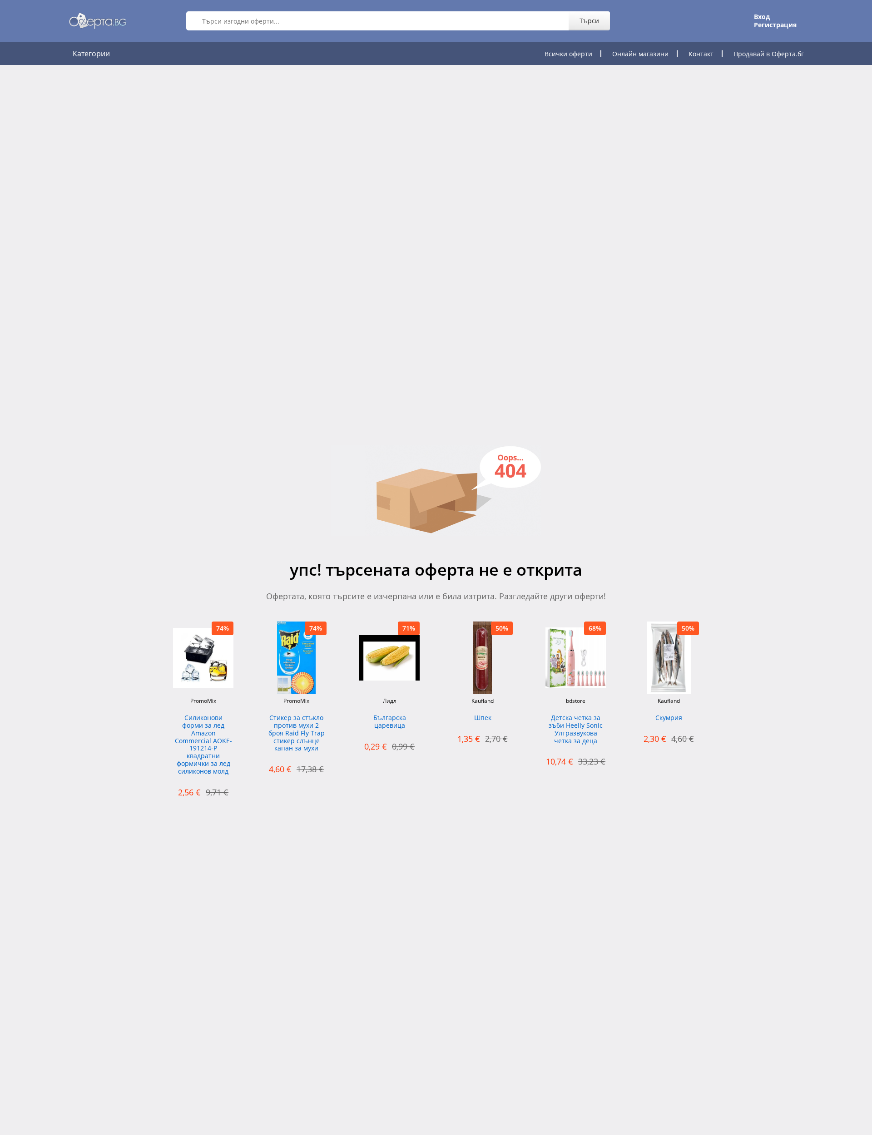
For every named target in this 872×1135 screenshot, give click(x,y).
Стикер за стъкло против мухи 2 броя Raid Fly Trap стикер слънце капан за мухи (296, 733)
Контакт (701, 53)
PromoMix (203, 701)
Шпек (482, 718)
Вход (762, 17)
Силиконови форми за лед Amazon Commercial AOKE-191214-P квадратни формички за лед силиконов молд (203, 744)
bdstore (575, 701)
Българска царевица (389, 722)
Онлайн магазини (640, 53)
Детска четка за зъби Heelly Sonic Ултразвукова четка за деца (576, 729)
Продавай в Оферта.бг (768, 53)
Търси (589, 20)
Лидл (389, 701)
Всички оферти (568, 53)
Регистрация (775, 25)
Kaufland (482, 701)
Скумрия (668, 718)
